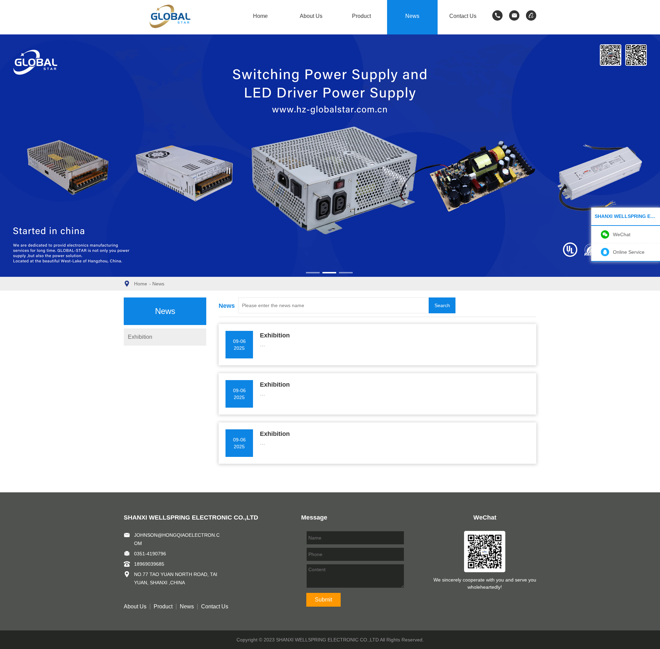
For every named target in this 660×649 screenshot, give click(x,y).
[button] (313, 272)
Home (260, 16)
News (412, 16)
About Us (311, 16)
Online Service (629, 252)
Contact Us (462, 16)
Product (361, 16)
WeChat (621, 234)
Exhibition (140, 337)
